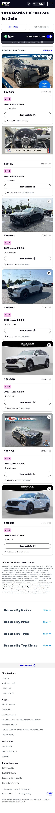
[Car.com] (6, 4)
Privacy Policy (25, 794)
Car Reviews (7, 688)
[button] (29, 4)
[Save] (49, 58)
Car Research (8, 693)
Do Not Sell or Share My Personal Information (21, 719)
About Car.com (8, 704)
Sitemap (5, 756)
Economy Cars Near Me (12, 778)
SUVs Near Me (8, 768)
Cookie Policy (8, 734)
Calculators (7, 746)
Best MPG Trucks (9, 773)
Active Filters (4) (41, 26)
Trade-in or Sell (9, 683)
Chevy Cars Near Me (10, 783)
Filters (15, 26)
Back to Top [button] (25, 665)
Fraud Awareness (9, 714)
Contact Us (7, 709)
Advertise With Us (9, 724)
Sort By (46, 50)
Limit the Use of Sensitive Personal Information (22, 729)
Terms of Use (7, 794)
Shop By (5, 678)
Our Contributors (9, 751)
